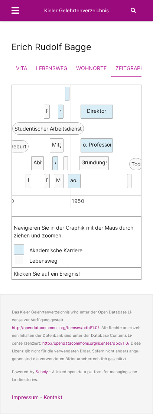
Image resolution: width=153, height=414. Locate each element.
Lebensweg (51, 68)
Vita (21, 68)
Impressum (25, 397)
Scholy (42, 371)
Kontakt (53, 397)
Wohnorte (91, 68)
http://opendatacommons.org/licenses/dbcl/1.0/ (86, 343)
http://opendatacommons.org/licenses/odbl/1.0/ (55, 327)
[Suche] (133, 10)
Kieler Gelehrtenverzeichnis (76, 10)
